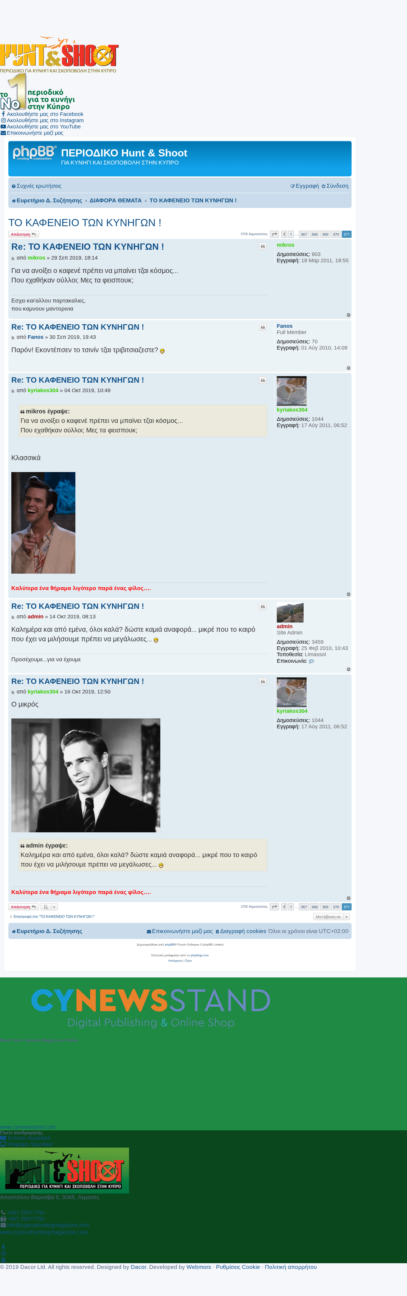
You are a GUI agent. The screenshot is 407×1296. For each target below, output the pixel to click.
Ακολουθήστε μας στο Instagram (45, 120)
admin (285, 626)
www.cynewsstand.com (27, 1127)
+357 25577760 (25, 1219)
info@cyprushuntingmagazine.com (48, 1225)
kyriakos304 (292, 410)
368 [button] (314, 234)
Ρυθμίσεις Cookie (238, 1267)
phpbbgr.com (200, 955)
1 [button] (291, 234)
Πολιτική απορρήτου (291, 1267)
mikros (285, 245)
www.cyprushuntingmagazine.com (44, 1232)
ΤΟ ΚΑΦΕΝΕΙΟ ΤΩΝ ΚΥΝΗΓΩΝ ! (84, 222)
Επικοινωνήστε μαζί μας (35, 133)
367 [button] (304, 234)
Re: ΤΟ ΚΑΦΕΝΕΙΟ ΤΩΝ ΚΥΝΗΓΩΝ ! (87, 247)
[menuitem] (36, 185)
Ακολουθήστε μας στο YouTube (44, 127)
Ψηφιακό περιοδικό (29, 1144)
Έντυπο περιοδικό (28, 1138)
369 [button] (325, 234)
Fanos (285, 326)
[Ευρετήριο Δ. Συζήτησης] (35, 152)
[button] (274, 234)
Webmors (199, 1267)
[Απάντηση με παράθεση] (263, 246)
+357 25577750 (25, 1213)
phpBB (170, 944)
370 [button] (336, 234)
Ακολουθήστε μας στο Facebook (45, 114)
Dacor (138, 1267)
